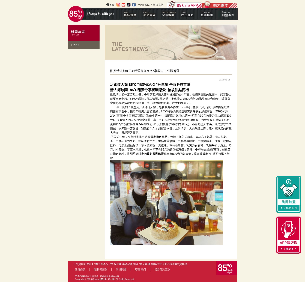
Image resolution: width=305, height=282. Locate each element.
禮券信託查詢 (162, 269)
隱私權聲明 (100, 269)
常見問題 (121, 269)
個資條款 (80, 269)
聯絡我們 (140, 269)
